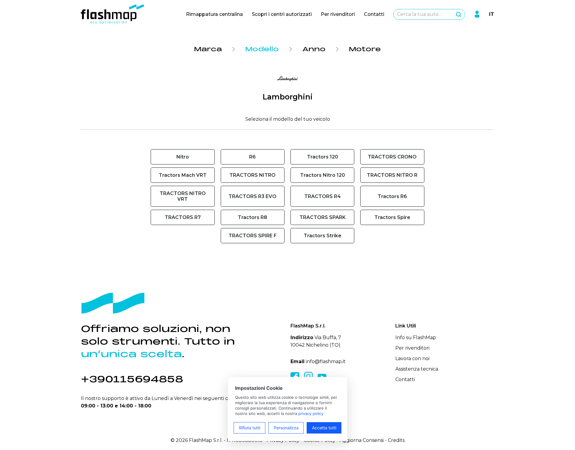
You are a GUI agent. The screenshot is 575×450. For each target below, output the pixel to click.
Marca (208, 49)
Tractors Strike (322, 235)
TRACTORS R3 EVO (252, 196)
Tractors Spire (392, 217)
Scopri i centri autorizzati (282, 14)
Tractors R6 (392, 196)
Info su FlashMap (415, 337)
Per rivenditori (338, 14)
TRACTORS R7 (183, 217)
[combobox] (429, 14)
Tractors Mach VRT (183, 175)
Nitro (182, 157)
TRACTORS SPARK (322, 217)
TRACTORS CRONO (392, 157)
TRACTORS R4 (322, 196)
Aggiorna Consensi (362, 440)
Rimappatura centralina (214, 14)
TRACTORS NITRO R (392, 175)
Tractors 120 (322, 157)
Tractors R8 (252, 217)
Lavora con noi (412, 358)
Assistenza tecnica (416, 369)
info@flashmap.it (326, 361)
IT (491, 14)
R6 (252, 157)
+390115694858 (132, 379)
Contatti (374, 14)
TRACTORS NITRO (252, 175)
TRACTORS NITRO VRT (183, 196)
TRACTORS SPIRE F (253, 235)
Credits (396, 440)
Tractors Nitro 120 (322, 175)
